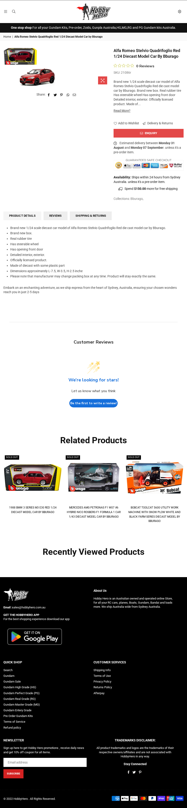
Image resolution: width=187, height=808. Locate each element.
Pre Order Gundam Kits (18, 716)
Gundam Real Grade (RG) (19, 699)
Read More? (122, 110)
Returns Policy (103, 687)
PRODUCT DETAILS (22, 215)
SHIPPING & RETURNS (90, 215)
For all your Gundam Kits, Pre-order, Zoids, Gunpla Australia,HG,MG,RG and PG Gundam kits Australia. (93, 27)
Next (181, 489)
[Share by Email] (74, 94)
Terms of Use (102, 676)
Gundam (8, 676)
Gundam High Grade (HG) (19, 687)
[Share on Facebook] (49, 94)
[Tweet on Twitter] (55, 94)
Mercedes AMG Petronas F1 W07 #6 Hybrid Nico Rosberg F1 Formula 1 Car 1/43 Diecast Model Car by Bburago (94, 512)
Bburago (136, 199)
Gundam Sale (12, 681)
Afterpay (99, 693)
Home (7, 36)
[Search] (14, 11)
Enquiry (150, 133)
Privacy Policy (102, 681)
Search (8, 670)
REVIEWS (55, 215)
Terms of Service (14, 721)
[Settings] (179, 11)
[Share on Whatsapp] (68, 94)
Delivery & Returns (160, 123)
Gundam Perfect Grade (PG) (21, 693)
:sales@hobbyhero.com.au (27, 607)
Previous (6, 489)
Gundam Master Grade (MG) (21, 704)
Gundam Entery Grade (17, 710)
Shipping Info (102, 670)
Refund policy (12, 727)
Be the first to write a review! (93, 403)
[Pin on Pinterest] (61, 94)
